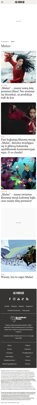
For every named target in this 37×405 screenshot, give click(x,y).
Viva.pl (28, 356)
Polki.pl (27, 345)
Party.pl (9, 349)
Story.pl (27, 364)
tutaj (17, 402)
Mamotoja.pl (9, 356)
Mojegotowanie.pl (9, 360)
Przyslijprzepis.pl (27, 353)
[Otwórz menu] (2, 2)
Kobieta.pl (28, 349)
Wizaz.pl (27, 360)
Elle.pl (9, 345)
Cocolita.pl (9, 353)
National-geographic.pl (9, 364)
